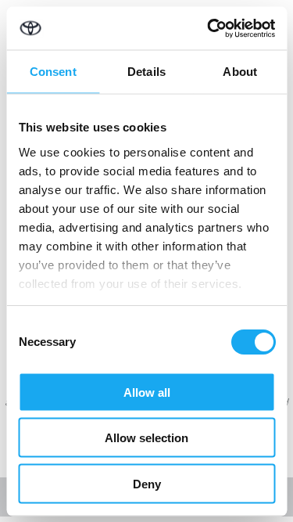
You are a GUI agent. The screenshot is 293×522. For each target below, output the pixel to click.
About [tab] (240, 71)
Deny (147, 483)
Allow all (146, 391)
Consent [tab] (53, 71)
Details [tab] (146, 71)
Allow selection (146, 438)
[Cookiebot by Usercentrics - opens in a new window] (208, 28)
